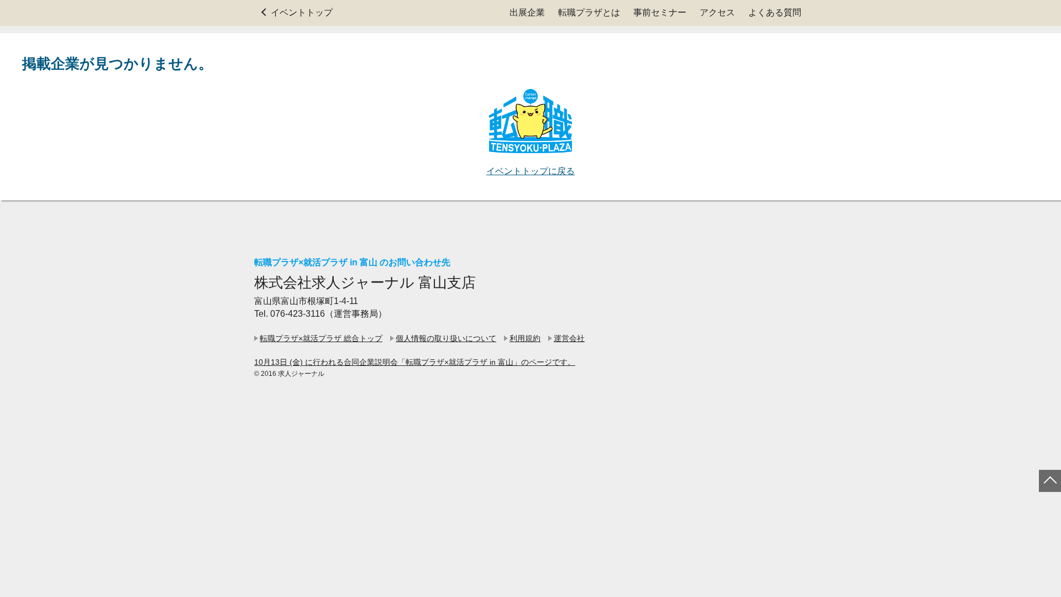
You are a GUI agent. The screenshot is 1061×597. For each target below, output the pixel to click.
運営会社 (569, 338)
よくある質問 (774, 12)
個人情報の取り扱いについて (446, 338)
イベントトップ (302, 12)
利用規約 (525, 338)
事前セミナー (659, 12)
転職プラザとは (589, 12)
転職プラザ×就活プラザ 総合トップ (321, 338)
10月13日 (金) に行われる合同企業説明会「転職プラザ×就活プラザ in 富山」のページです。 (414, 362)
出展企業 (527, 12)
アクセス (717, 12)
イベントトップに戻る (530, 171)
